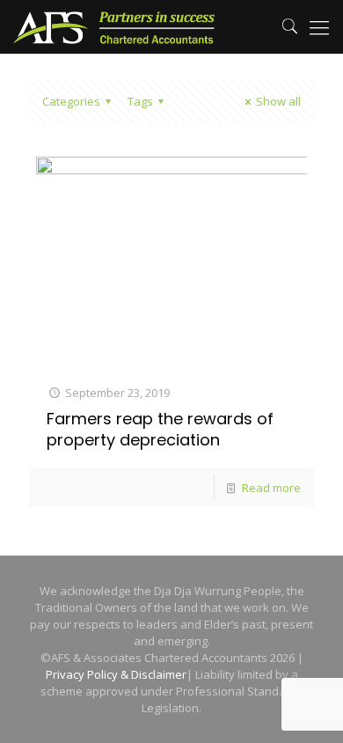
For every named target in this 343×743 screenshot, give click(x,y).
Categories (71, 101)
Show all (278, 101)
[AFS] (114, 26)
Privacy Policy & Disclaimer (116, 674)
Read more (271, 488)
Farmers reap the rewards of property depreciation (160, 429)
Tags (140, 101)
